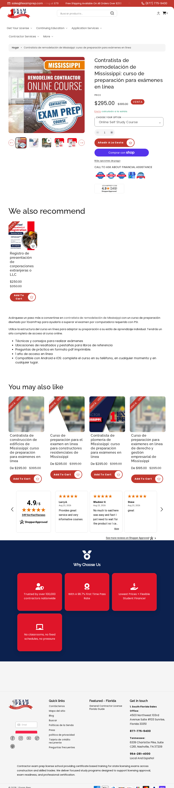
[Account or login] (158, 13)
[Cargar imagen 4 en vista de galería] (72, 143)
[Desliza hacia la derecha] (82, 143)
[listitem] (39, 592)
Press (52, 730)
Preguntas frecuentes (62, 747)
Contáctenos (57, 706)
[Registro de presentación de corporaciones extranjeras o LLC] (22, 235)
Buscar (53, 720)
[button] (165, 13)
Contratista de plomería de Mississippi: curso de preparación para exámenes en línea (106, 446)
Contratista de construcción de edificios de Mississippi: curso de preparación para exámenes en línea (25, 448)
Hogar (15, 47)
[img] (34, 509)
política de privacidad (62, 735)
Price (97, 95)
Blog (51, 715)
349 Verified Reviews (33, 514)
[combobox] (87, 13)
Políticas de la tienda (61, 725)
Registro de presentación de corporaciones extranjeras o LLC (22, 264)
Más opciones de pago (107, 160)
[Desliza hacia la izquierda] (11, 143)
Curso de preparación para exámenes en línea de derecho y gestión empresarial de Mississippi (147, 448)
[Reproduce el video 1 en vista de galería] (47, 143)
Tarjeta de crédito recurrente (59, 741)
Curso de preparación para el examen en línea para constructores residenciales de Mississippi (66, 446)
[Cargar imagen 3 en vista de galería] (59, 143)
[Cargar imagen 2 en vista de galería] (34, 143)
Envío (97, 111)
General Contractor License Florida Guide (105, 707)
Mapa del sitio (57, 711)
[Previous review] (12, 509)
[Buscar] (112, 13)
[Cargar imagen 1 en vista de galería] (21, 142)
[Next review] (162, 509)
